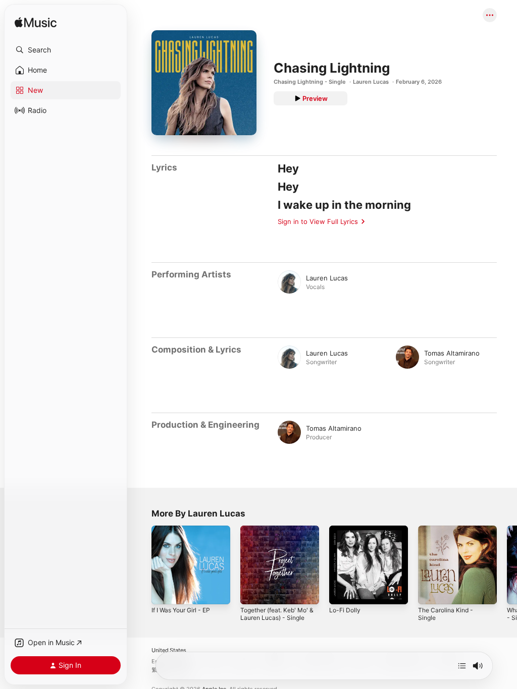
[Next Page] (507, 565)
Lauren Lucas (371, 81)
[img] (36, 23)
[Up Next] (462, 666)
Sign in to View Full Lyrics (318, 221)
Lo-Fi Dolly (344, 610)
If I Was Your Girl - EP (180, 610)
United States (168, 650)
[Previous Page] (141, 565)
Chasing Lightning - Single (310, 81)
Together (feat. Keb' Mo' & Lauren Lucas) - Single (277, 613)
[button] (65, 50)
